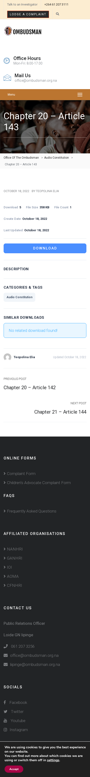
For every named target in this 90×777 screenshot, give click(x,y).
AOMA (13, 576)
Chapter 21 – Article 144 (60, 412)
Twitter (17, 711)
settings (53, 760)
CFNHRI (14, 585)
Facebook (17, 702)
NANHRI (15, 549)
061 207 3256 (23, 646)
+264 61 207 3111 (56, 4)
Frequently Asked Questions (31, 511)
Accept (13, 769)
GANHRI (14, 558)
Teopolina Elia (47, 191)
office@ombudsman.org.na (34, 655)
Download (45, 248)
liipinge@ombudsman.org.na (35, 664)
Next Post (78, 403)
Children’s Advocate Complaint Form (39, 482)
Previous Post (15, 379)
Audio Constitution (19, 297)
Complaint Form (21, 473)
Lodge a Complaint (28, 14)
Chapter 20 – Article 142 (30, 387)
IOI (9, 567)
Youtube (18, 720)
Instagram (19, 729)
